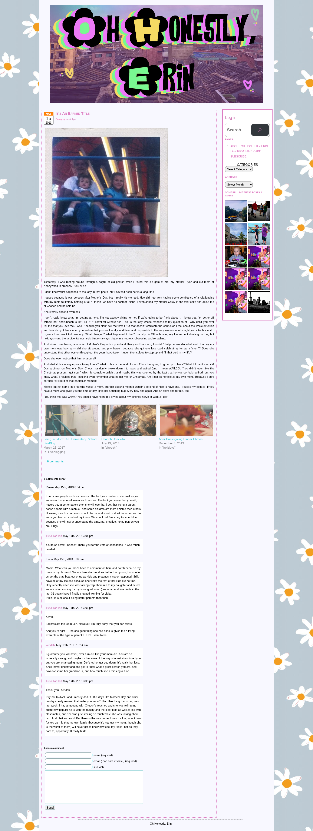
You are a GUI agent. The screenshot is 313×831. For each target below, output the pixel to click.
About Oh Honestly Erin (249, 146)
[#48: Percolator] (259, 256)
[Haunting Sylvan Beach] (259, 234)
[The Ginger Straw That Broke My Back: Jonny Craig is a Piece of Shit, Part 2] (236, 302)
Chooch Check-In (113, 439)
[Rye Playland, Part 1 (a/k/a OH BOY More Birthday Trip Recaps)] (236, 234)
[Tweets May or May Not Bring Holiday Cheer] (259, 302)
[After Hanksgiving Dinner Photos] (185, 420)
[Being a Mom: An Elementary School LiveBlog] (70, 420)
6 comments (55, 461)
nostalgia (71, 119)
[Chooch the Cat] (259, 279)
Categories (247, 164)
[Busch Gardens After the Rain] (236, 211)
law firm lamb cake (245, 151)
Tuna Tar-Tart (54, 536)
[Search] (260, 130)
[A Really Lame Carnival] (259, 211)
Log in (231, 117)
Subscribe (238, 156)
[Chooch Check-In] (128, 420)
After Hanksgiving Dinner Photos (180, 439)
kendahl (50, 645)
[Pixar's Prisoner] (236, 256)
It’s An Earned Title (73, 113)
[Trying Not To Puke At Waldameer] (236, 279)
